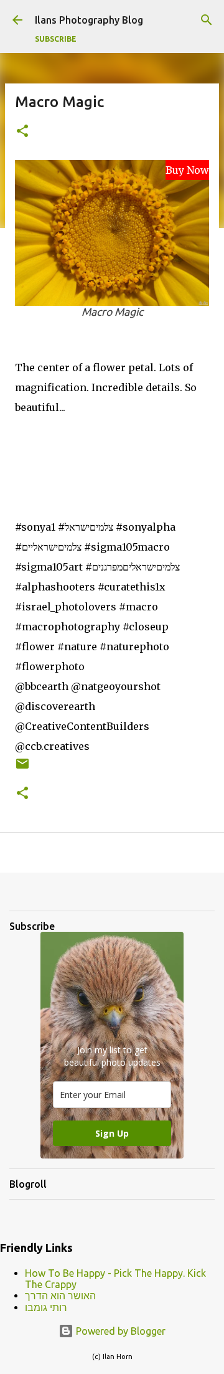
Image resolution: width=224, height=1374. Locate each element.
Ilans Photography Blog (89, 20)
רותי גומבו (46, 1307)
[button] (22, 131)
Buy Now (187, 170)
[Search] (206, 20)
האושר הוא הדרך (60, 1295)
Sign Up (112, 1133)
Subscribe (56, 39)
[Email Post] (22, 768)
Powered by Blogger (119, 1331)
